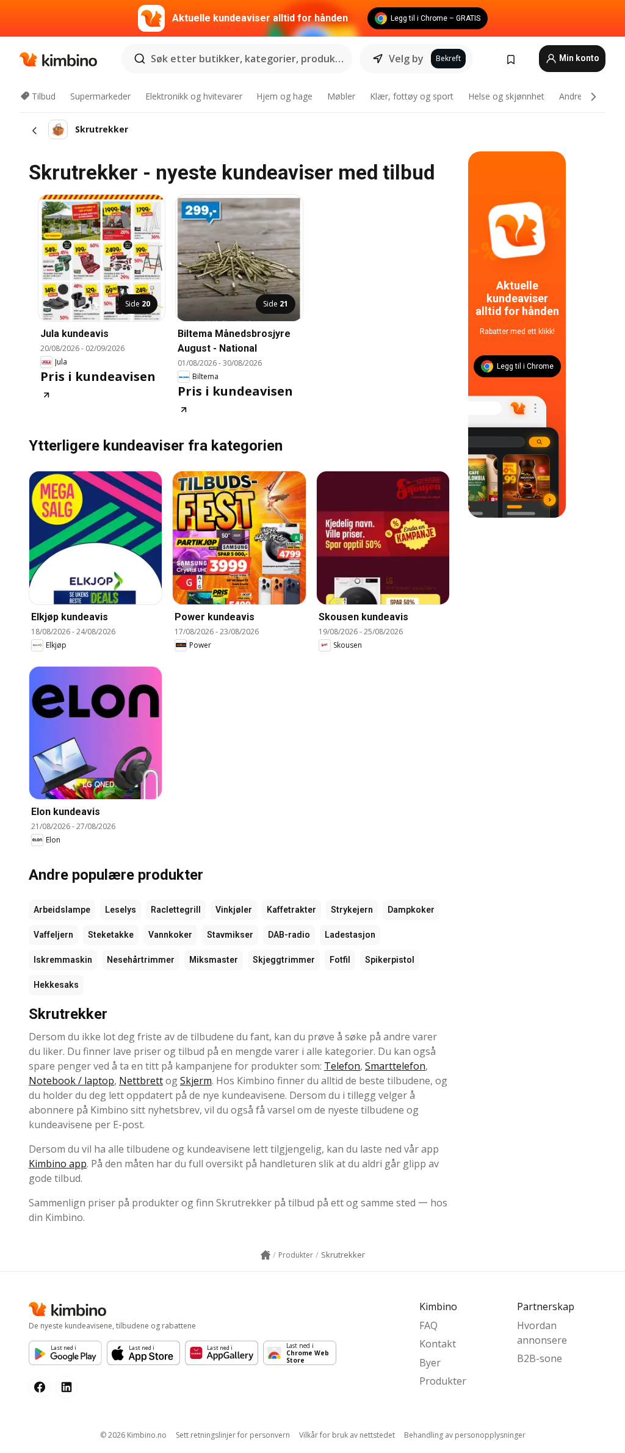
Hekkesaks (56, 985)
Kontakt (437, 1343)
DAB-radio (289, 935)
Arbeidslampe (62, 910)
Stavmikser (230, 935)
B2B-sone (539, 1358)
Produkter (442, 1381)
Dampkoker (411, 910)
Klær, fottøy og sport (411, 96)
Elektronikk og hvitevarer (193, 96)
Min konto (578, 58)
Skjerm (196, 1080)
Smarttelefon (395, 1066)
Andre (570, 96)
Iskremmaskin (63, 960)
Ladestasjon (350, 935)
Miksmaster (213, 960)
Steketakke (111, 935)
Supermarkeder (100, 96)
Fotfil (340, 960)
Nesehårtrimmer (141, 960)
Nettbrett (141, 1080)
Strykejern (352, 910)
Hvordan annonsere (542, 1333)
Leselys (120, 910)
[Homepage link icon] (265, 1255)
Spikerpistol (389, 960)
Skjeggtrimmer (284, 960)
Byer (430, 1362)
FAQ (428, 1325)
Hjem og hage (284, 96)
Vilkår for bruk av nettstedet (347, 1435)
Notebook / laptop (71, 1080)
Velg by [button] (406, 58)
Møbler (341, 96)
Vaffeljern (53, 935)
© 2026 (133, 1435)
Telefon (342, 1066)
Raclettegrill (176, 910)
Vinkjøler (233, 910)
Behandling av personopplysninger (465, 1435)
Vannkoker (170, 935)
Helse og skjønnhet (506, 96)
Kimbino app (58, 1163)
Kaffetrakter (291, 910)
